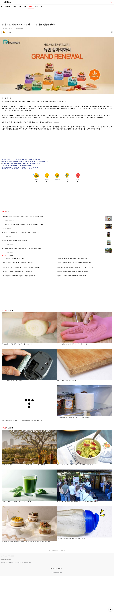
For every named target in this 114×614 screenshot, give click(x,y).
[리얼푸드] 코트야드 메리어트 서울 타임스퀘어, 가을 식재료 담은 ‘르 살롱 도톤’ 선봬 (26, 541)
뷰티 (14, 6)
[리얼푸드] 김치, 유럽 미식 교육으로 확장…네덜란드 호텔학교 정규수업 (78, 501)
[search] (110, 2)
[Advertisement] (57, 15)
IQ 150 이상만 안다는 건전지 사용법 (12, 380)
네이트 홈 (53, 568)
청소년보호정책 (18, 562)
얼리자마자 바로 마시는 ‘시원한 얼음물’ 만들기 (71, 538)
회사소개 (3, 562)
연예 (20, 6)
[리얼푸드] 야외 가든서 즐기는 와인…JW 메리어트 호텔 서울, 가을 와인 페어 (24, 464)
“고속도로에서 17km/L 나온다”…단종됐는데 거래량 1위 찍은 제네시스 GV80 (23, 224)
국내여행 (5, 244)
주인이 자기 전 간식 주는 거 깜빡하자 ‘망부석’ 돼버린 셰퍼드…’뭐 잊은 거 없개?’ (25, 161)
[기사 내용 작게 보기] (108, 33)
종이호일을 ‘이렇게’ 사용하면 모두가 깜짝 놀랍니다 (17, 344)
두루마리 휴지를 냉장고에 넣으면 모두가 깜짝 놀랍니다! (73, 417)
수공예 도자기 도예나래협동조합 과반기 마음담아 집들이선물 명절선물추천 (23, 216)
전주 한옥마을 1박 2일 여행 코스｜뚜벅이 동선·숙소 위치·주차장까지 (22, 420)
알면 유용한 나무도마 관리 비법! (66, 380)
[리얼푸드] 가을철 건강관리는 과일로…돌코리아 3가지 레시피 (75, 464)
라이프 (31, 6)
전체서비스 (61, 568)
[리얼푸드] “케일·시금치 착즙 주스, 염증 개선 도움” (16, 501)
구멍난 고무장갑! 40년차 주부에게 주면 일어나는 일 (72, 344)
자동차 (5, 228)
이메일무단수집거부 (26, 562)
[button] (110, 609)
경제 (25, 6)
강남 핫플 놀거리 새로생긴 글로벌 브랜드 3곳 (15, 240)
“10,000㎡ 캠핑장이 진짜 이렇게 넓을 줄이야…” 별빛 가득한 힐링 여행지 (22, 248)
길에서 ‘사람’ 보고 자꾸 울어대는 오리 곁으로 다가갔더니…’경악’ (21, 159)
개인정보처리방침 (9, 562)
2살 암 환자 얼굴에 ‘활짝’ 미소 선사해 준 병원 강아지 (17, 165)
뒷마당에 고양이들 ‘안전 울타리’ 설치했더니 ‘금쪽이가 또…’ (20, 168)
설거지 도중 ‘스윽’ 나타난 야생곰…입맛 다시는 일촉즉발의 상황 (21, 163)
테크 (36, 6)
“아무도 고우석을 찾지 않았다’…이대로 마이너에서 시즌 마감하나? (21, 232)
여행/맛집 (8, 6)
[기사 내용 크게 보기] (111, 32)
